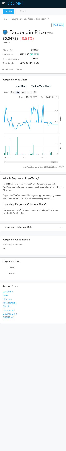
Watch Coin (58, 25)
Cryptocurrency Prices (22, 19)
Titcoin (6, 306)
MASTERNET (10, 303)
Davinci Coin (10, 314)
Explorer (11, 273)
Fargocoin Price (44, 19)
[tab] (7, 69)
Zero (5, 295)
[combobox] (30, 11)
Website (11, 268)
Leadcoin (8, 292)
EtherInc (7, 299)
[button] (33, 227)
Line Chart (21, 86)
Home (6, 19)
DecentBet (8, 310)
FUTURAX (8, 317)
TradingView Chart (40, 86)
